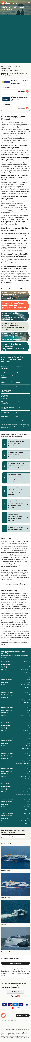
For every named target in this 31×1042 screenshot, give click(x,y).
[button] (16, 443)
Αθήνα (16, 66)
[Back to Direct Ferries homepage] (10, 3)
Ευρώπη (9, 66)
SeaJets (26, 191)
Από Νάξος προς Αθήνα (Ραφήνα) (14, 836)
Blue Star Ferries (15, 189)
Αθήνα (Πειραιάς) (5, 68)
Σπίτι (2, 66)
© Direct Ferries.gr (5, 1026)
